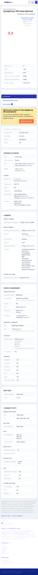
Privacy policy (5, 560)
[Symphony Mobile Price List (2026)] (27, 19)
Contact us (4, 547)
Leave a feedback (17, 516)
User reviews (7, 104)
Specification (6, 96)
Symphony (29, 21)
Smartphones (7, 129)
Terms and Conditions (8, 562)
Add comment (26, 121)
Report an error (6, 516)
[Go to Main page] (19, 523)
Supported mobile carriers (10, 100)
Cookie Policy (5, 564)
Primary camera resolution (12, 76)
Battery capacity (9, 83)
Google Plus (5, 553)
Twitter (3, 551)
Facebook (4, 549)
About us (4, 546)
